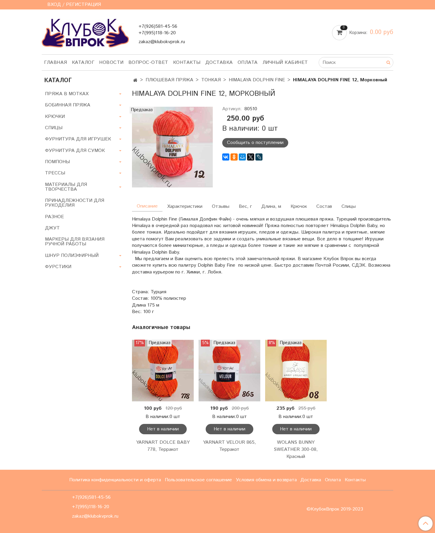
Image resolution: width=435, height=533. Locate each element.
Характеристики (184, 206)
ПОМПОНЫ (57, 161)
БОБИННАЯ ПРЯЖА (67, 105)
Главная (55, 62)
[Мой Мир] (242, 157)
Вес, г (245, 206)
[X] (250, 157)
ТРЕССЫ (55, 173)
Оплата (248, 62)
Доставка (219, 62)
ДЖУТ (52, 228)
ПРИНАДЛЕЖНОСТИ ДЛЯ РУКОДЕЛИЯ (74, 203)
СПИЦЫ (53, 127)
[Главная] (135, 80)
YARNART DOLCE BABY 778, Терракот (163, 446)
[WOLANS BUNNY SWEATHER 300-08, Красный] (296, 370)
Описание (147, 206)
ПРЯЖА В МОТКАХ (66, 93)
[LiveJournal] (258, 157)
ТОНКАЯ (211, 80)
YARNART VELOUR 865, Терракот (229, 446)
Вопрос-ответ (148, 62)
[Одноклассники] (234, 157)
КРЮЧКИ (55, 116)
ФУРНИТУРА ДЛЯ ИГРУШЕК (78, 139)
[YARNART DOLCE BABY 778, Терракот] (163, 370)
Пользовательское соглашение (198, 480)
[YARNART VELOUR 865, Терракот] (229, 370)
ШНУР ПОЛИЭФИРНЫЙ (72, 255)
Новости (111, 62)
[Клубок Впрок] (85, 33)
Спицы (348, 206)
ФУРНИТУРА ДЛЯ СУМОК (75, 150)
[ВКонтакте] (225, 157)
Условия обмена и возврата (266, 480)
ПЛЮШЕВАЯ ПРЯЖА (169, 80)
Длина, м (271, 206)
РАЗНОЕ (54, 216)
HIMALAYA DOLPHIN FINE (257, 80)
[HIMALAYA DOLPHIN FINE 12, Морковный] (172, 146)
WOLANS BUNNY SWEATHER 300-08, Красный (296, 449)
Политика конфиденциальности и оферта (115, 480)
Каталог (83, 62)
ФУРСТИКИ (58, 266)
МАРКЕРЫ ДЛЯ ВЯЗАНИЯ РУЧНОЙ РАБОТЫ (74, 241)
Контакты (187, 62)
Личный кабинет (285, 62)
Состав (324, 206)
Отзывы (220, 206)
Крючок (299, 206)
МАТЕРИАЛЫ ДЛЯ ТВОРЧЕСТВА (66, 187)
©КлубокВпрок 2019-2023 (335, 509)
